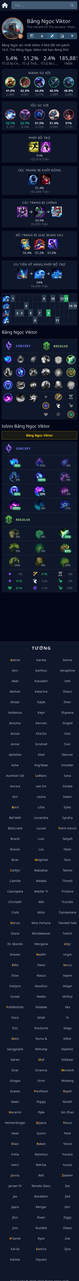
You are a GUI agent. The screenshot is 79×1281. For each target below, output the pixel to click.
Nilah (41, 1017)
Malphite (41, 860)
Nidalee (41, 1007)
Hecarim (15, 1112)
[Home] (5, 4)
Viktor (67, 1038)
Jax (15, 1196)
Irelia (15, 1154)
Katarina (41, 691)
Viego (67, 1028)
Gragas (15, 1081)
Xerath (67, 1102)
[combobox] (44, 5)
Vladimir (67, 1049)
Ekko (15, 965)
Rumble (41, 1228)
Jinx (15, 1228)
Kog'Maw (41, 765)
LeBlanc (41, 776)
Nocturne (41, 1028)
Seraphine (67, 670)
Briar (15, 860)
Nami (41, 965)
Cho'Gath (15, 902)
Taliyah (67, 839)
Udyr (67, 944)
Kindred (41, 744)
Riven (41, 1217)
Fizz (15, 1028)
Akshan (15, 691)
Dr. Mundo (15, 944)
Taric (67, 860)
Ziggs (67, 1217)
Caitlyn (15, 870)
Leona (41, 797)
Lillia (41, 807)
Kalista (15, 1259)
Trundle (67, 902)
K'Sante (15, 1238)
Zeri (67, 1207)
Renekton (41, 1196)
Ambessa (15, 712)
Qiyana (41, 1123)
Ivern (15, 1165)
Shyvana (67, 712)
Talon (67, 849)
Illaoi (15, 1144)
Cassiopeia (15, 891)
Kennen (41, 723)
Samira (41, 1249)
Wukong (67, 1081)
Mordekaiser (41, 933)
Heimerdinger (15, 1123)
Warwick (67, 1070)
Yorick (67, 1144)
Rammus (41, 1154)
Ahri (15, 670)
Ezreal (15, 996)
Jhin (15, 1217)
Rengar (41, 1207)
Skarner (67, 754)
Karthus (41, 670)
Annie (15, 744)
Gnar (15, 1070)
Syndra (67, 818)
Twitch (67, 933)
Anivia (15, 733)
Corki (15, 912)
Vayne (67, 975)
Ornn (41, 1081)
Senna (67, 660)
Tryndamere (67, 912)
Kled (41, 754)
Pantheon (41, 1091)
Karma (41, 660)
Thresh (67, 881)
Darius (15, 923)
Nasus (41, 975)
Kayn (41, 712)
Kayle (41, 702)
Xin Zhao (67, 1112)
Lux (41, 849)
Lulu (41, 839)
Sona (67, 776)
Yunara (67, 1154)
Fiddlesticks (15, 1007)
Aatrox (15, 660)
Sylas (67, 807)
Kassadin (41, 681)
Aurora (15, 786)
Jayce (15, 1207)
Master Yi (41, 891)
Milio (41, 912)
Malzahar (41, 870)
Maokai (41, 881)
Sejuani (41, 1259)
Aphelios (15, 754)
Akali (15, 681)
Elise (15, 975)
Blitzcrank (15, 828)
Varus (67, 965)
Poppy (41, 1102)
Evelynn (15, 986)
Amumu (15, 723)
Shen (67, 702)
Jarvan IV (15, 1186)
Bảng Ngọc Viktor (39, 435)
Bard (15, 807)
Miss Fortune (41, 923)
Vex (67, 1007)
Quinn (41, 1133)
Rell (41, 1175)
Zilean (67, 1228)
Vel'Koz (67, 996)
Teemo (67, 870)
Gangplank (15, 1049)
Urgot (67, 954)
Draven (15, 954)
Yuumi (67, 1165)
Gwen (15, 1102)
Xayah (67, 1091)
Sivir (67, 744)
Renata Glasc (41, 1186)
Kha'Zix (41, 733)
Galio (15, 1038)
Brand (15, 839)
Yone (67, 1133)
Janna (15, 1175)
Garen (15, 1059)
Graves (15, 1091)
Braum (15, 849)
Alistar (15, 702)
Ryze (41, 1238)
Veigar (67, 986)
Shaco (67, 691)
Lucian (41, 828)
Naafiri (41, 954)
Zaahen (67, 1175)
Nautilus (41, 986)
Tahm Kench (67, 828)
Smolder (67, 765)
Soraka (67, 786)
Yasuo (67, 1123)
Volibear (67, 1059)
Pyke (41, 1112)
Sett (67, 681)
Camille (15, 881)
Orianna (41, 1070)
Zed (67, 1196)
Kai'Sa (15, 1249)
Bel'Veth (15, 818)
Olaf (41, 1059)
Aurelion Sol (15, 776)
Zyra (67, 1249)
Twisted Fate (67, 923)
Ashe (15, 765)
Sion (67, 733)
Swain (67, 797)
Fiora (15, 1017)
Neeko (41, 996)
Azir (15, 797)
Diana (15, 933)
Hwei (15, 1133)
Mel (41, 902)
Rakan (41, 1144)
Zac (67, 1186)
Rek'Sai (41, 1165)
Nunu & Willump (41, 1043)
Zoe (67, 1238)
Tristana (67, 891)
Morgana (41, 944)
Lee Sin (41, 786)
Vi (67, 1017)
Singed (67, 723)
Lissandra (41, 818)
